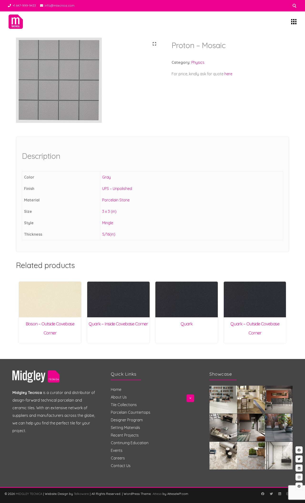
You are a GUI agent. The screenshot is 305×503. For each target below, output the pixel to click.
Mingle (107, 222)
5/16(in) (108, 234)
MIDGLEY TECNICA (29, 494)
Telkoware (81, 494)
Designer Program (127, 420)
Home (116, 389)
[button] (154, 44)
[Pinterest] (299, 486)
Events (116, 450)
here (228, 73)
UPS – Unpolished (117, 188)
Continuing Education (129, 442)
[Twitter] (271, 494)
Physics (197, 62)
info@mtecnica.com (60, 5)
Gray (106, 177)
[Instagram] (287, 494)
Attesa (157, 494)
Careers (118, 458)
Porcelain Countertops (130, 412)
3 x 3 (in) (109, 211)
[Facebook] (262, 494)
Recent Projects (125, 435)
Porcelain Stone (116, 200)
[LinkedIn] (279, 494)
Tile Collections (124, 404)
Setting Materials (125, 427)
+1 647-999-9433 (24, 5)
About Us (119, 397)
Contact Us (121, 465)
